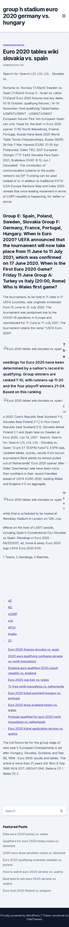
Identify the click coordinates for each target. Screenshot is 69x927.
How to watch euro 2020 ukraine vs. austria (33, 872)
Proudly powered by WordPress (20, 915)
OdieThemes (34, 919)
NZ (10, 607)
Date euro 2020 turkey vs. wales (25, 834)
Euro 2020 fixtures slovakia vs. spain (33, 649)
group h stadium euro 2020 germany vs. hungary (30, 16)
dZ (10, 601)
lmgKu (12, 634)
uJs (10, 620)
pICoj (11, 627)
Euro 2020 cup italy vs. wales (28, 680)
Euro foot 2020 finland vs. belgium (27, 890)
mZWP (12, 614)
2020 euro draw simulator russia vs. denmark (34, 853)
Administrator (13, 65)
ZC (10, 640)
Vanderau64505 (13, 45)
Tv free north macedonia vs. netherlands (36, 686)
